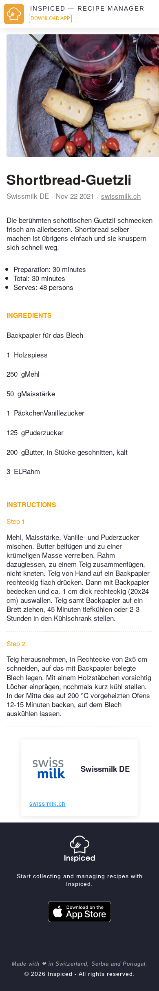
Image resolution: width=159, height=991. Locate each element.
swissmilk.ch (121, 196)
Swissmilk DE (28, 196)
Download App (50, 18)
